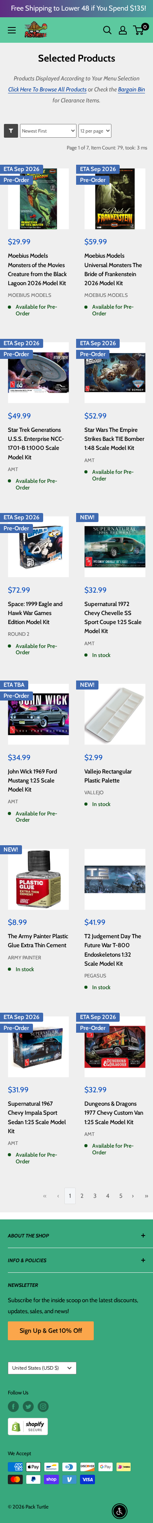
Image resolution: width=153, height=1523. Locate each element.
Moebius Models (29, 295)
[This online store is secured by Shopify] (76, 1423)
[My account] (123, 30)
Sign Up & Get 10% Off (51, 1330)
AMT (13, 469)
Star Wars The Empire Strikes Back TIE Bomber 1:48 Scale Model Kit (114, 439)
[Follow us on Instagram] (43, 1406)
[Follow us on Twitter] (28, 1406)
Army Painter (24, 957)
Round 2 (18, 634)
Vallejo (94, 792)
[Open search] (107, 30)
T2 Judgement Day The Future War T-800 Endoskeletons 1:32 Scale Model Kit (112, 950)
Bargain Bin (131, 89)
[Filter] (11, 131)
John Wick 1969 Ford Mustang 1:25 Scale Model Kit (32, 780)
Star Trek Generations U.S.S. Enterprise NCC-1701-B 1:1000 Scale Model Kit (36, 443)
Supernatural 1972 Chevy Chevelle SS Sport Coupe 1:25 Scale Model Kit (113, 617)
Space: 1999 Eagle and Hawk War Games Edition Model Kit (35, 613)
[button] (138, 30)
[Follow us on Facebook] (13, 1406)
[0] (139, 30)
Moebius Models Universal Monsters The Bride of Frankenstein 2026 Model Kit (113, 269)
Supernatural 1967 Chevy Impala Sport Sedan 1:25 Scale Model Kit (37, 1117)
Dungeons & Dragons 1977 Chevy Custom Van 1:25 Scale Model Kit (113, 1113)
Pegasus (95, 975)
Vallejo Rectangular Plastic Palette (108, 776)
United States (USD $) (35, 1368)
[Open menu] (12, 30)
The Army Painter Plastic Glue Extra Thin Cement (38, 941)
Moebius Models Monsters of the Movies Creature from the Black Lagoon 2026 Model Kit (37, 269)
